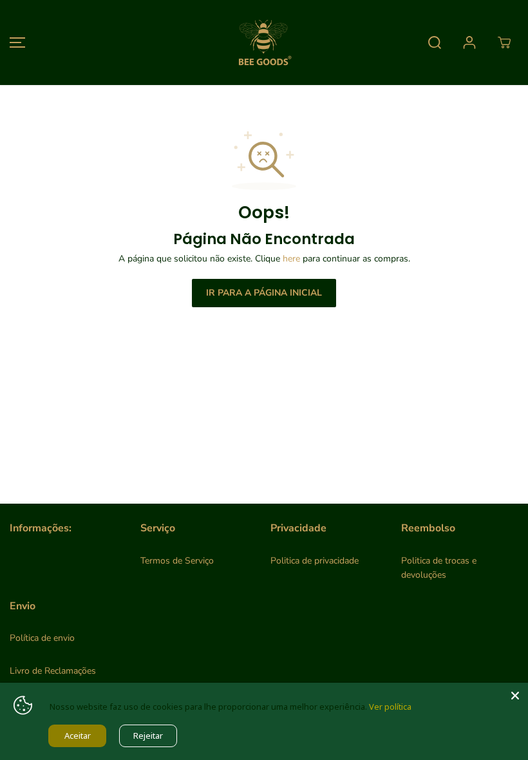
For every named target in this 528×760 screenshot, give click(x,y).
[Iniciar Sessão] (469, 42)
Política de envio (42, 638)
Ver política (390, 706)
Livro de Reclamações (53, 671)
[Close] (515, 695)
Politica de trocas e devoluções (438, 568)
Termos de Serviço (177, 561)
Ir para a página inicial (264, 293)
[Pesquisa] (434, 42)
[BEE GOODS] (264, 42)
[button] (15, 42)
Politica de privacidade (314, 561)
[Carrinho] (504, 42)
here (291, 258)
